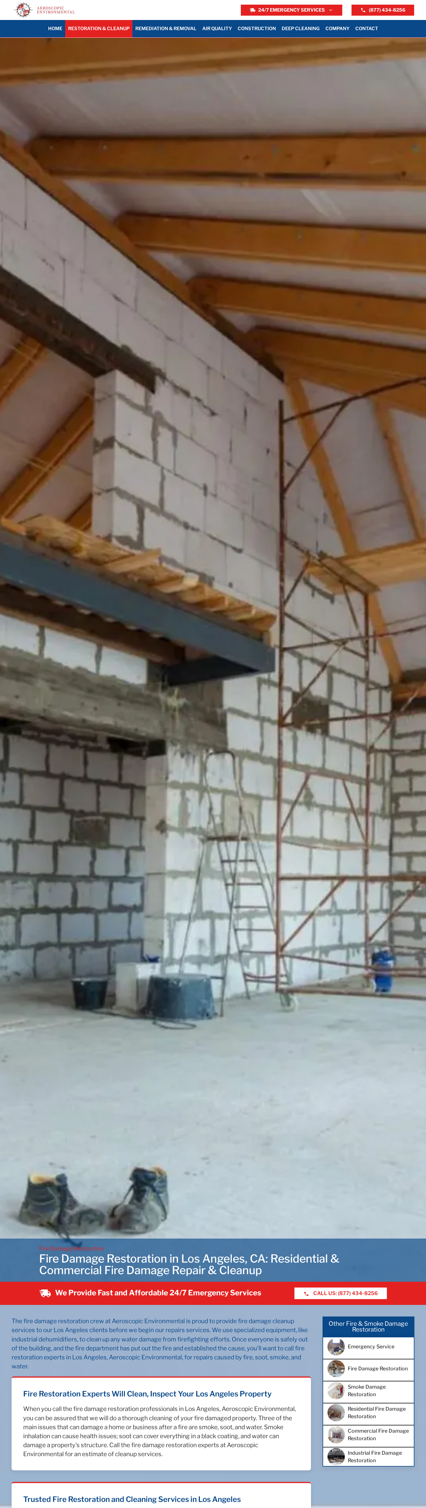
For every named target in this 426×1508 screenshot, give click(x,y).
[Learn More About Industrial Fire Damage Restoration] (368, 1456)
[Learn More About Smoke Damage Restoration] (368, 1390)
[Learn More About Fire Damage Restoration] (368, 1368)
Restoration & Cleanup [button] (99, 28)
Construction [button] (257, 28)
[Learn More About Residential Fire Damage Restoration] (368, 1412)
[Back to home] (44, 10)
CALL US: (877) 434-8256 (345, 1293)
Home (55, 28)
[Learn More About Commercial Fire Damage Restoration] (368, 1434)
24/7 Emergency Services (291, 10)
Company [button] (337, 28)
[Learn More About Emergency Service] (368, 1346)
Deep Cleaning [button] (301, 28)
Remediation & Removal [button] (165, 28)
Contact (366, 28)
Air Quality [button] (217, 28)
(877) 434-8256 (387, 10)
